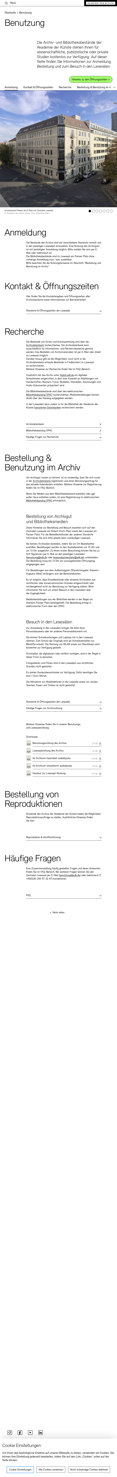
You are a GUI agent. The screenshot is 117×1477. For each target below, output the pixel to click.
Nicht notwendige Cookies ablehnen (89, 1470)
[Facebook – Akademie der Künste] (20, 1434)
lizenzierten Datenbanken (47, 408)
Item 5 (104, 211)
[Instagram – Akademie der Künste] (9, 1434)
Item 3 (97, 211)
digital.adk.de (67, 375)
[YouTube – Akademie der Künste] (30, 1434)
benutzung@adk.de (37, 557)
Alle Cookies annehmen (51, 1470)
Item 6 (107, 211)
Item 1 (90, 211)
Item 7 (111, 211)
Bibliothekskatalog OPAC (39, 395)
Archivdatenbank (35, 345)
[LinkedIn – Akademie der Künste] (40, 1434)
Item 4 (100, 211)
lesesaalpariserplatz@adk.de (68, 557)
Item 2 (93, 211)
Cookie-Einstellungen (20, 1470)
